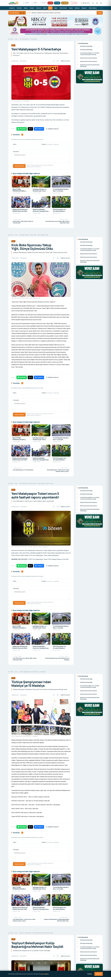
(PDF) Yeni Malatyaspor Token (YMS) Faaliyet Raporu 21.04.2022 (49, 559)
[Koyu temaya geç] (97, 3)
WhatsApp (23, 129)
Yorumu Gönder (19, 166)
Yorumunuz (16, 151)
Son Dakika (74, 3)
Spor (50, 8)
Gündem (19, 8)
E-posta (50, 144)
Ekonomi (38, 8)
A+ (57, 61)
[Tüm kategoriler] (101, 3)
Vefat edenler (93, 8)
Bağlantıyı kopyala (65, 61)
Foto (51, 3)
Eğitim (45, 8)
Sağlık (55, 8)
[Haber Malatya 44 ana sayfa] (13, 3)
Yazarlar (66, 3)
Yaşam (71, 8)
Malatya (77, 8)
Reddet (89, 974)
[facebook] (102, 8)
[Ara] (93, 3)
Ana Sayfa (10, 39)
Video (57, 3)
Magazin (84, 8)
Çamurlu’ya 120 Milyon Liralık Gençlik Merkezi (41, 13)
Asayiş (26, 8)
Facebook (40, 129)
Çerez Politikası (44, 974)
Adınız (14, 144)
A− (54, 61)
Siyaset (32, 8)
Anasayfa (12, 8)
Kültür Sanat (63, 8)
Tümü (99, 13)
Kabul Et (98, 974)
